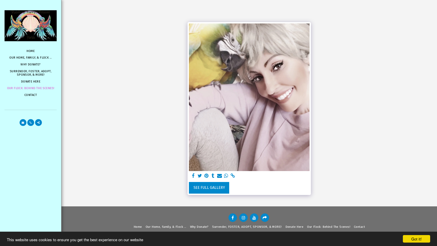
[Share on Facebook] (193, 176)
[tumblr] (213, 176)
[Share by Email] (219, 176)
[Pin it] (206, 176)
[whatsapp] (226, 176)
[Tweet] (200, 176)
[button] (23, 122)
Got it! (416, 239)
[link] (232, 176)
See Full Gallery (209, 187)
